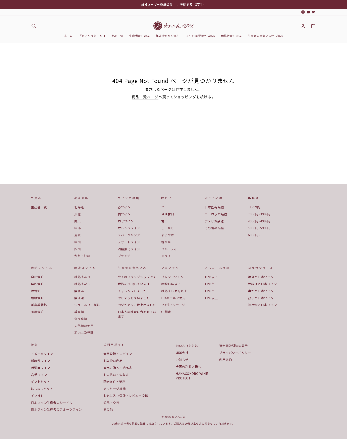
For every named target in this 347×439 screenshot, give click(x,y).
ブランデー (126, 255)
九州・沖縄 (82, 255)
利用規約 (225, 359)
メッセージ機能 (114, 388)
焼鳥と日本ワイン (261, 277)
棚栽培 (36, 291)
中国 (77, 242)
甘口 (164, 221)
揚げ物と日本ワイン (262, 304)
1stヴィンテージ (173, 304)
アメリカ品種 (214, 221)
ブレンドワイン (172, 277)
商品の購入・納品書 (117, 367)
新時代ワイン (40, 360)
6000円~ (254, 235)
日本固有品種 (214, 207)
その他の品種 (214, 228)
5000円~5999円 (259, 228)
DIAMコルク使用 (173, 298)
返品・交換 (111, 402)
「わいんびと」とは (92, 36)
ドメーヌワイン (42, 353)
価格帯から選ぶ (231, 36)
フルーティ (169, 249)
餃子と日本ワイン (261, 298)
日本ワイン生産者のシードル (51, 402)
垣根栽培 (37, 298)
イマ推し (37, 395)
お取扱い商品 (112, 360)
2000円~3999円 (259, 214)
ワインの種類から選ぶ (200, 36)
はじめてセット (42, 388)
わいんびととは (187, 345)
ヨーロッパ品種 (216, 214)
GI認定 (166, 311)
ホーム (68, 36)
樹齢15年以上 (171, 284)
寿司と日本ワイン (261, 291)
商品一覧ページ (145, 96)
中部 (77, 228)
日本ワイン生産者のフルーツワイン (56, 409)
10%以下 (211, 277)
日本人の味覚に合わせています (137, 313)
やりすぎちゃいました (134, 298)
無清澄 (79, 298)
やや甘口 (167, 214)
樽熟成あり (82, 277)
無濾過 (79, 291)
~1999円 (254, 207)
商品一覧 (117, 36)
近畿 (77, 235)
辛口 (164, 207)
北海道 (79, 207)
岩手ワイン (39, 374)
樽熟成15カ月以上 (174, 291)
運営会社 (182, 352)
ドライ (166, 255)
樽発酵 (79, 311)
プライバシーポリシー (235, 352)
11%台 (210, 284)
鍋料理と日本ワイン (262, 284)
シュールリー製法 (87, 304)
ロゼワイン (126, 221)
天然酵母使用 (83, 325)
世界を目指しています (134, 284)
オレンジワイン (129, 228)
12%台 (210, 291)
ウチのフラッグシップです (137, 277)
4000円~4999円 (259, 221)
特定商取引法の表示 (233, 345)
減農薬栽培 (39, 304)
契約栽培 (37, 284)
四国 (77, 249)
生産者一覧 (39, 207)
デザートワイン (129, 242)
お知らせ (182, 359)
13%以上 (211, 298)
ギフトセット (40, 381)
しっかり (167, 228)
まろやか (167, 235)
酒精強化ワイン (129, 249)
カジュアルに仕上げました (137, 304)
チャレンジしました (132, 291)
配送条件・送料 (114, 381)
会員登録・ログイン (117, 353)
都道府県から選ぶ (168, 36)
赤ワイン (124, 207)
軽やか (166, 242)
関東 (77, 221)
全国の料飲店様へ (188, 366)
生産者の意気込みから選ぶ (265, 36)
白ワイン (124, 214)
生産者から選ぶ (139, 36)
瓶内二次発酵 (83, 332)
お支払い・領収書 (116, 374)
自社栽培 (37, 277)
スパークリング (129, 235)
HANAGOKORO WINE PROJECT (192, 375)
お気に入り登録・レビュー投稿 (125, 395)
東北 (77, 214)
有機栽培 (37, 311)
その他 (108, 409)
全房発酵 (80, 318)
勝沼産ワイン (40, 367)
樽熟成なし (82, 284)
